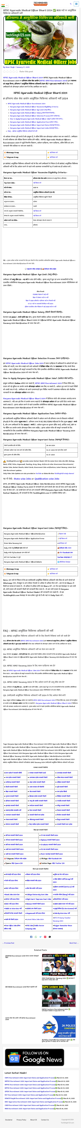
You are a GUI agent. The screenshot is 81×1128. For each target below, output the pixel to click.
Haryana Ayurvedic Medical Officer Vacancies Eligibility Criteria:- (34, 107)
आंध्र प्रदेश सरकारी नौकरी (37, 782)
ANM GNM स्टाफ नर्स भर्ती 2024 (64, 904)
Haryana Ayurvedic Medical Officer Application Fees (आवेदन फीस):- (34, 122)
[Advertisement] (40, 244)
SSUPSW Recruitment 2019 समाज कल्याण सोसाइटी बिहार (22, 956)
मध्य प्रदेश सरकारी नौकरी (13, 777)
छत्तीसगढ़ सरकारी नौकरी (13, 782)
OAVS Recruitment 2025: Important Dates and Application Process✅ (30, 1105)
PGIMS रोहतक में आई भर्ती (40, 294)
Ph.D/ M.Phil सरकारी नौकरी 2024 (52, 854)
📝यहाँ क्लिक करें (62, 538)
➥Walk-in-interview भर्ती (13, 909)
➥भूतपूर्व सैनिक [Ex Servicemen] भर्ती (65, 909)
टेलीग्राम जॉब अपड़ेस (50, 269)
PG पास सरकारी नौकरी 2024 (49, 849)
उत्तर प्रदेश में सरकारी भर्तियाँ (13, 773)
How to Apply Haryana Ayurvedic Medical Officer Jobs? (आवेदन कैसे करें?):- (36, 119)
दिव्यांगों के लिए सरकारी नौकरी (13, 913)
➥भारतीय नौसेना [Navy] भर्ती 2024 (63, 895)
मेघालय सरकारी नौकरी (63, 810)
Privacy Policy (21, 1120)
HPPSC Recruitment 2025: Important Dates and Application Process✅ (31, 1085)
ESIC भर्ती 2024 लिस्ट (12, 904)
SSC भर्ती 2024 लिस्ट (11, 888)
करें (64, 557)
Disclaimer (8, 1120)
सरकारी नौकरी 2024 (16, 835)
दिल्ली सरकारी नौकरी (12, 787)
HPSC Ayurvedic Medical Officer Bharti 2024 (23, 77)
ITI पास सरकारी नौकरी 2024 (49, 835)
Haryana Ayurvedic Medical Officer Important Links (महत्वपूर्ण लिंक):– (34, 128)
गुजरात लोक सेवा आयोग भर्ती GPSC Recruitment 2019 (20, 1018)
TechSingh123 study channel (64, 473)
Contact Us (45, 1120)
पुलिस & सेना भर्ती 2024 (61, 874)
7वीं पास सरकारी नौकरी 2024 (14, 840)
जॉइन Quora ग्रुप (17, 863)
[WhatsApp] (36, 936)
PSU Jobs (30, 926)
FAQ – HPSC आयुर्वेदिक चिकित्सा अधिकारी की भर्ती (22, 131)
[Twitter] (40, 936)
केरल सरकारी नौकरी (35, 810)
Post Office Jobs (11, 926)
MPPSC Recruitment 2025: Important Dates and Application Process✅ (31, 1081)
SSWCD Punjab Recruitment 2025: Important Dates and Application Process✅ (34, 1098)
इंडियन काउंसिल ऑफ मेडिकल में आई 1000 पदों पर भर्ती (40, 307)
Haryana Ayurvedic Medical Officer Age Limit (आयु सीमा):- (31, 110)
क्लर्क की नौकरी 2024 (11, 919)
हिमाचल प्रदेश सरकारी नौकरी (37, 796)
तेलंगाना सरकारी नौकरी (12, 824)
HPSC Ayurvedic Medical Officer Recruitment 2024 (26, 104)
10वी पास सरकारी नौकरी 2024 (15, 849)
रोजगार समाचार (57, 929)
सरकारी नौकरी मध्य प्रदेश (36, 815)
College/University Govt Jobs (37, 895)
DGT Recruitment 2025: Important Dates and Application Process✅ (30, 1095)
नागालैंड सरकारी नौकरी (63, 801)
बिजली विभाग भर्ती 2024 (61, 899)
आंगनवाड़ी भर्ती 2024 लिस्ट (13, 874)
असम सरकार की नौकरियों (37, 787)
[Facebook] (31, 936)
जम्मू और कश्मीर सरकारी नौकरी (38, 801)
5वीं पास (8, 835)
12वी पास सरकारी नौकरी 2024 (14, 854)
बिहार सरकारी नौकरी (11, 791)
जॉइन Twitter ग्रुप (58, 863)
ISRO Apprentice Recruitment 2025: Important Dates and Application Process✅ (35, 1102)
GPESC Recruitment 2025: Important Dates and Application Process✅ (31, 1091)
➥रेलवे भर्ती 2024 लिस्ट (11, 881)
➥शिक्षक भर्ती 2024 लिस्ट (32, 874)
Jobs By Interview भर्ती (62, 913)
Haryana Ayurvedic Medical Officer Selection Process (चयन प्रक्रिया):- (35, 116)
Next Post (74, 943)
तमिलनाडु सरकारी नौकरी (36, 819)
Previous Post (8, 943)
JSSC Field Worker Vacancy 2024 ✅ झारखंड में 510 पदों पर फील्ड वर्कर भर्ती (58, 979)
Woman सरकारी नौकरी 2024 (36, 904)
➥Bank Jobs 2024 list (12, 895)
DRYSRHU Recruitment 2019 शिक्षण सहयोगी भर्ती (21, 987)
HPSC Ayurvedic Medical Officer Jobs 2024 (25, 363)
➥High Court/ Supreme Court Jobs (38, 899)
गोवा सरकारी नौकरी (35, 791)
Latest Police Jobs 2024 (35, 919)
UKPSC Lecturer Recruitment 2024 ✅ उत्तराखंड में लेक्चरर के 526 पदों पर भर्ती (56, 1010)
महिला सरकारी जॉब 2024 (34, 881)
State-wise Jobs (23, 478)
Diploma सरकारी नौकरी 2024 (50, 840)
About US (33, 1120)
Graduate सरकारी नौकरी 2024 (51, 845)
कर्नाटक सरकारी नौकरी (36, 805)
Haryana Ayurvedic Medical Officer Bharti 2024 (24, 398)
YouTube (38, 473)
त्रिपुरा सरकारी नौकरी (63, 819)
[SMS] (50, 936)
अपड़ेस (65, 548)
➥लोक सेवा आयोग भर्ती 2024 (33, 888)
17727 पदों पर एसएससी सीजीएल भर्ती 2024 (40, 304)
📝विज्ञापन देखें (61, 534)
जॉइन (66, 552)
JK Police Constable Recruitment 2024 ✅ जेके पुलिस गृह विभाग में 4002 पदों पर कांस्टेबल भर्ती (58, 1040)
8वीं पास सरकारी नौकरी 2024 (14, 845)
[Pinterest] (45, 936)
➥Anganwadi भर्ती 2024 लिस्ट (35, 913)
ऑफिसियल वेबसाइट (64, 562)
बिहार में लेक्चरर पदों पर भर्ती (40, 297)
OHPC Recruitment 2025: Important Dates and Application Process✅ (30, 1078)
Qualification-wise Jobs (47, 478)
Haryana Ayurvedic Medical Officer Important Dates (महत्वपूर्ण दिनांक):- (35, 125)
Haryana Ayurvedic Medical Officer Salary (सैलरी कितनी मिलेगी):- (32, 113)
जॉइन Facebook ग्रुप (55, 859)
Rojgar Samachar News (63, 926)
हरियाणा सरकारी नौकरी (12, 801)
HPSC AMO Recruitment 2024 (53, 80)
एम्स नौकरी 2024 (36, 909)
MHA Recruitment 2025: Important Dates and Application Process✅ (30, 1109)
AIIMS (29, 909)
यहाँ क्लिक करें (54, 152)
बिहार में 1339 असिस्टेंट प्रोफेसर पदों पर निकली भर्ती (40, 301)
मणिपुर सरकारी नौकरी (63, 805)
